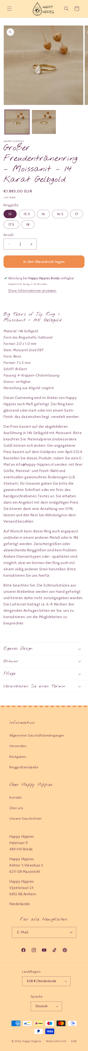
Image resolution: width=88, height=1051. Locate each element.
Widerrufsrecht (56, 1041)
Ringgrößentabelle (23, 767)
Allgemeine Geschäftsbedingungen (37, 735)
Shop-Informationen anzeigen (32, 290)
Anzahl (8, 235)
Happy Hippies (31, 1041)
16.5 (60, 214)
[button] (9, 9)
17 (76, 214)
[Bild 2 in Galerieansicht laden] (44, 122)
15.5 (27, 214)
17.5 (11, 224)
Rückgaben (17, 757)
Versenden (17, 746)
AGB (73, 1041)
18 (28, 224)
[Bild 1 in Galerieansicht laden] (17, 122)
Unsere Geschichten (25, 818)
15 (10, 214)
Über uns (16, 808)
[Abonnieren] (71, 932)
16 (43, 214)
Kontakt (15, 797)
